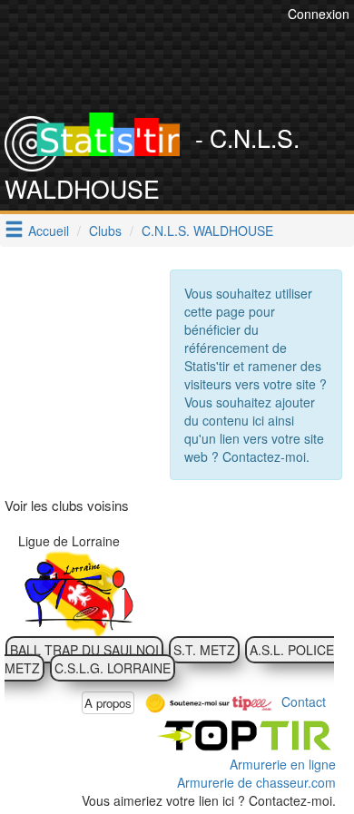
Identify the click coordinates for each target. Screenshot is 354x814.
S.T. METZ (204, 650)
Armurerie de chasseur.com (256, 782)
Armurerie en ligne (283, 764)
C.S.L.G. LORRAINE (112, 668)
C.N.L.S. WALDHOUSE (207, 230)
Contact (303, 700)
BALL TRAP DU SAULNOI (84, 650)
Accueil (48, 230)
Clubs (105, 230)
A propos (108, 702)
